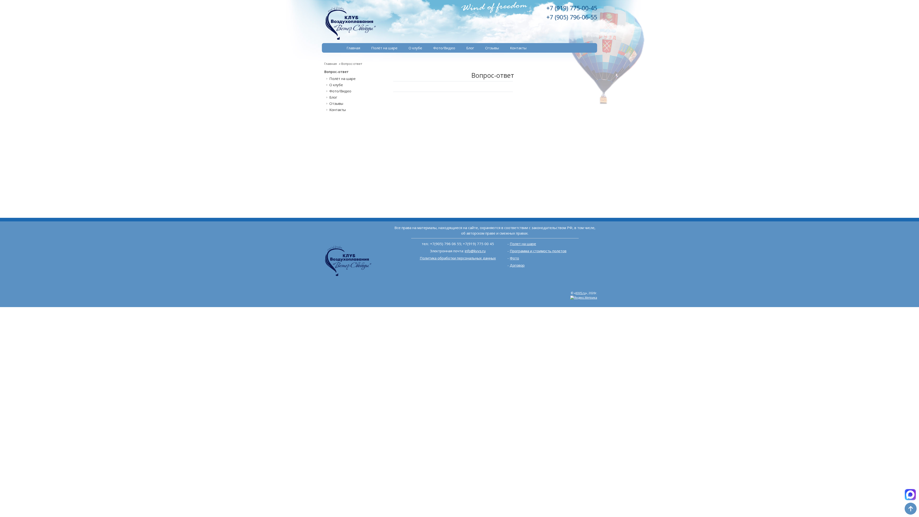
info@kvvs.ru (475, 250)
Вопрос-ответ (351, 64)
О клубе (415, 47)
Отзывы (492, 47)
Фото (514, 258)
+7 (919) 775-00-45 (571, 8)
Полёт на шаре (384, 47)
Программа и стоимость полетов (538, 250)
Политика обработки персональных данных (458, 258)
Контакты (518, 47)
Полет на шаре (523, 243)
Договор (517, 265)
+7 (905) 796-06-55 (571, 17)
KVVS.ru (581, 293)
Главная (353, 47)
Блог (470, 47)
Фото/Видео (444, 47)
